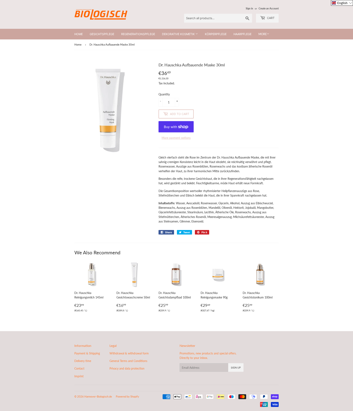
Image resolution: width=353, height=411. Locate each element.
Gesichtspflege (102, 34)
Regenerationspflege (138, 34)
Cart (270, 18)
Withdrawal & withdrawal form (129, 353)
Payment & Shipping (87, 353)
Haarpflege (242, 34)
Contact (79, 368)
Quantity (164, 94)
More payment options (176, 138)
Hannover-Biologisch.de (98, 396)
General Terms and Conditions (128, 361)
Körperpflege (216, 34)
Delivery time (82, 361)
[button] (342, 3)
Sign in (249, 8)
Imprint (79, 376)
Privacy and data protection (126, 368)
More (262, 34)
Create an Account (269, 8)
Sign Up (236, 367)
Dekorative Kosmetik (178, 34)
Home (78, 34)
